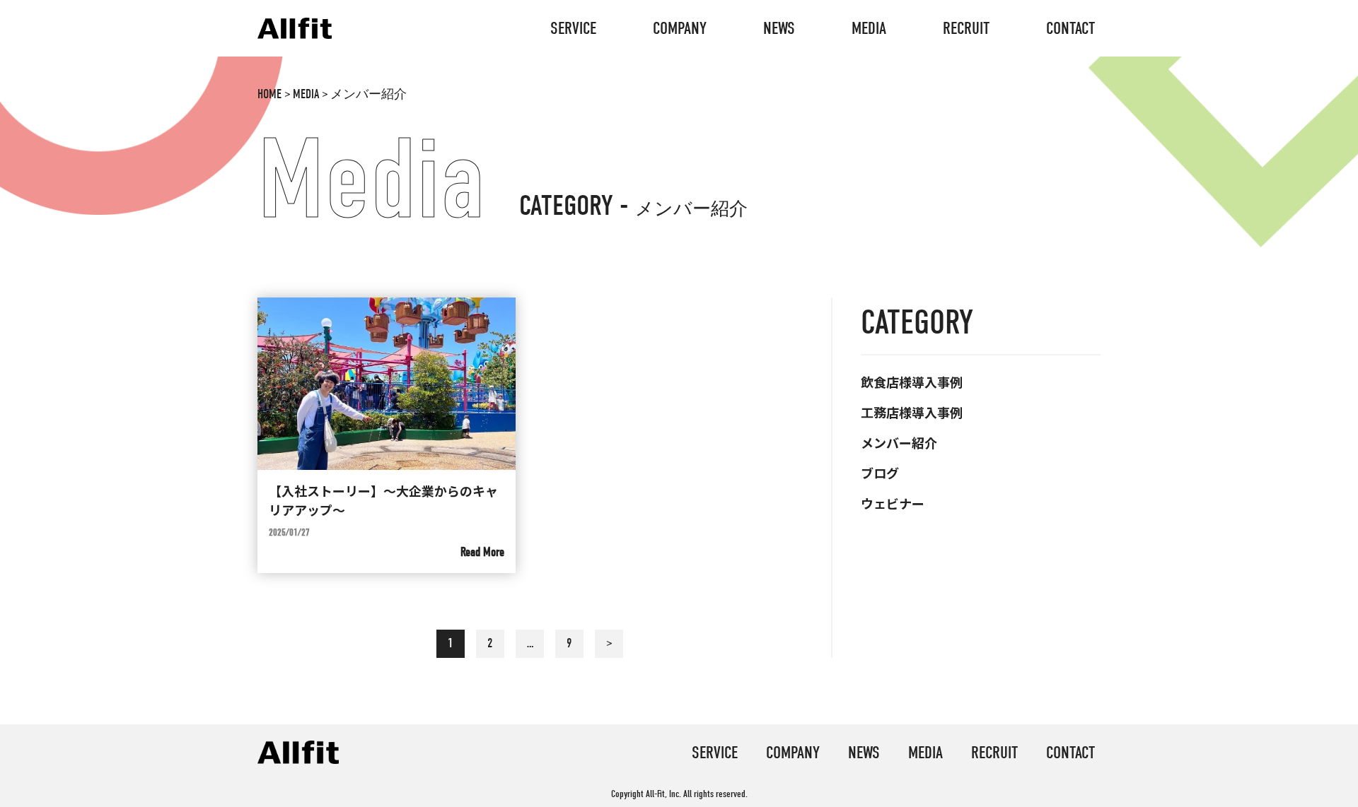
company (680, 28)
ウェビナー (892, 503)
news (779, 28)
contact (1070, 28)
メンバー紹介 (899, 442)
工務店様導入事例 (912, 412)
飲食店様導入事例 (912, 381)
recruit (966, 28)
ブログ (880, 473)
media (869, 28)
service (573, 28)
